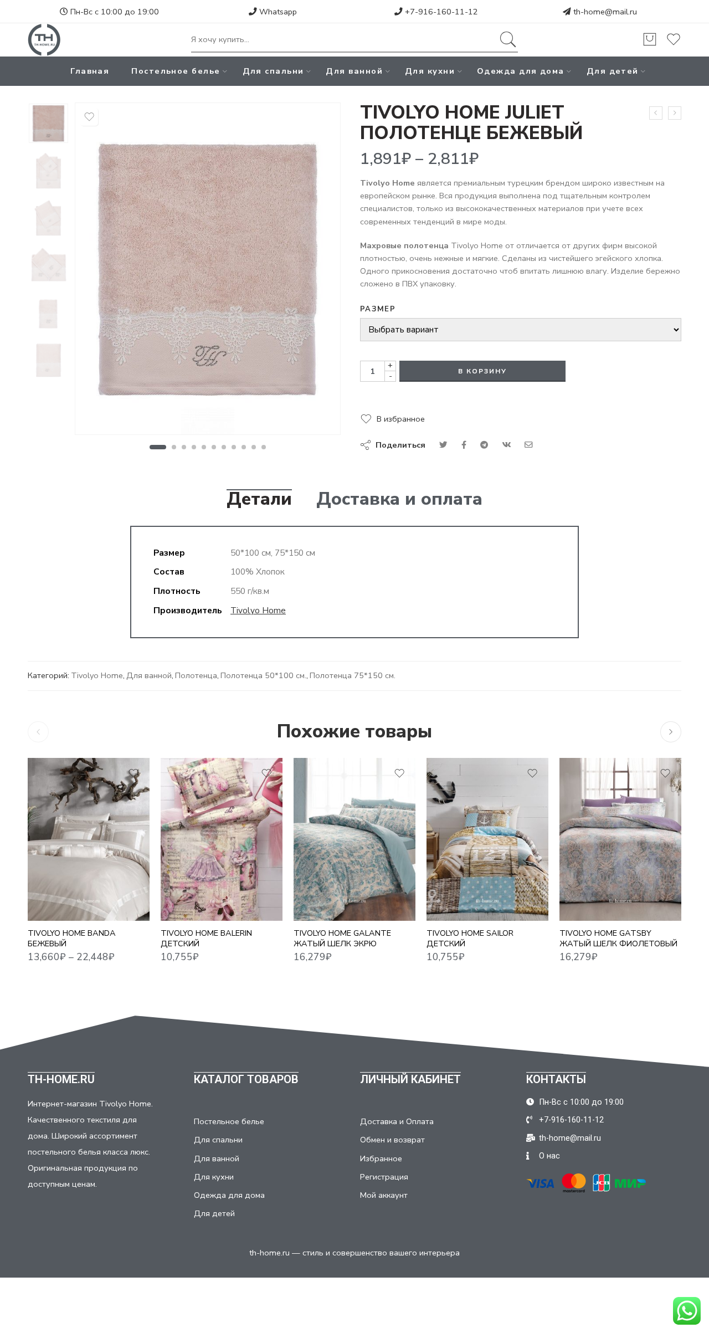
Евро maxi (58, 887)
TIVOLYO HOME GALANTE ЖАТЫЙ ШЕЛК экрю (342, 939)
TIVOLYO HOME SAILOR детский (470, 939)
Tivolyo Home (258, 610)
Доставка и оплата (399, 499)
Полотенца (196, 675)
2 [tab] (174, 447)
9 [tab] (244, 447)
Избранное (381, 1158)
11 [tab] (264, 447)
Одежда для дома (520, 70)
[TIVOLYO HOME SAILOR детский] (487, 839)
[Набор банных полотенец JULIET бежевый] (48, 123)
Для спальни (273, 70)
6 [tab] (214, 447)
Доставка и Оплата (397, 1121)
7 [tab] (224, 447)
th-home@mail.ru (605, 11)
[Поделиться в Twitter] (443, 444)
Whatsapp (277, 11)
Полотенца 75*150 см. (352, 675)
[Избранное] (89, 117)
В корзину (482, 371)
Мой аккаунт (384, 1195)
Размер (377, 309)
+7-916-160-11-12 (440, 11)
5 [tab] (204, 447)
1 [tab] (157, 447)
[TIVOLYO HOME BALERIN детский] (221, 839)
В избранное (401, 418)
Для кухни (430, 70)
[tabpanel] (207, 271)
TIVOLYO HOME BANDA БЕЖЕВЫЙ (72, 939)
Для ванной (354, 70)
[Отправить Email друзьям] (529, 444)
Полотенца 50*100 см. (263, 675)
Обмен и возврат (392, 1139)
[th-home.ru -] (44, 40)
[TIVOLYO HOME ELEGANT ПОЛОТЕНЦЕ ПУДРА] (655, 113)
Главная (89, 70)
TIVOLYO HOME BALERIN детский (206, 939)
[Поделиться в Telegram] (484, 444)
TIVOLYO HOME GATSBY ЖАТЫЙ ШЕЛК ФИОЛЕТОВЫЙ (618, 939)
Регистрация (384, 1176)
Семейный (58, 904)
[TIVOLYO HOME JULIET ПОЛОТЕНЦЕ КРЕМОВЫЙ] (674, 113)
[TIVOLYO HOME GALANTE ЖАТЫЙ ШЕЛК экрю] (354, 839)
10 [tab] (254, 447)
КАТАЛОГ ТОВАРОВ (246, 1079)
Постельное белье (175, 70)
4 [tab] (194, 447)
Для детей (613, 70)
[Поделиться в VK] (463, 444)
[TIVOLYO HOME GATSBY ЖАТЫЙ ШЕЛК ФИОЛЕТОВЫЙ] (620, 839)
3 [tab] (184, 447)
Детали (259, 499)
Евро (58, 871)
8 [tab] (234, 447)
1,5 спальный (58, 854)
